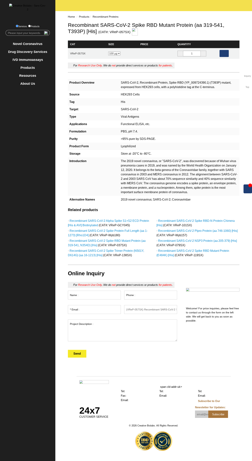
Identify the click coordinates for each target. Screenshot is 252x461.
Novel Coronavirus (27, 44)
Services (22, 26)
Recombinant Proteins (105, 16)
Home (71, 16)
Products (35, 26)
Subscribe (218, 414)
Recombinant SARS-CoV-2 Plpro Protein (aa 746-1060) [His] (198, 230)
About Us (27, 83)
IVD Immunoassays (28, 60)
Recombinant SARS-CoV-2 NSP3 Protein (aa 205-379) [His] (197, 240)
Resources (27, 76)
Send (77, 353)
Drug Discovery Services (27, 52)
